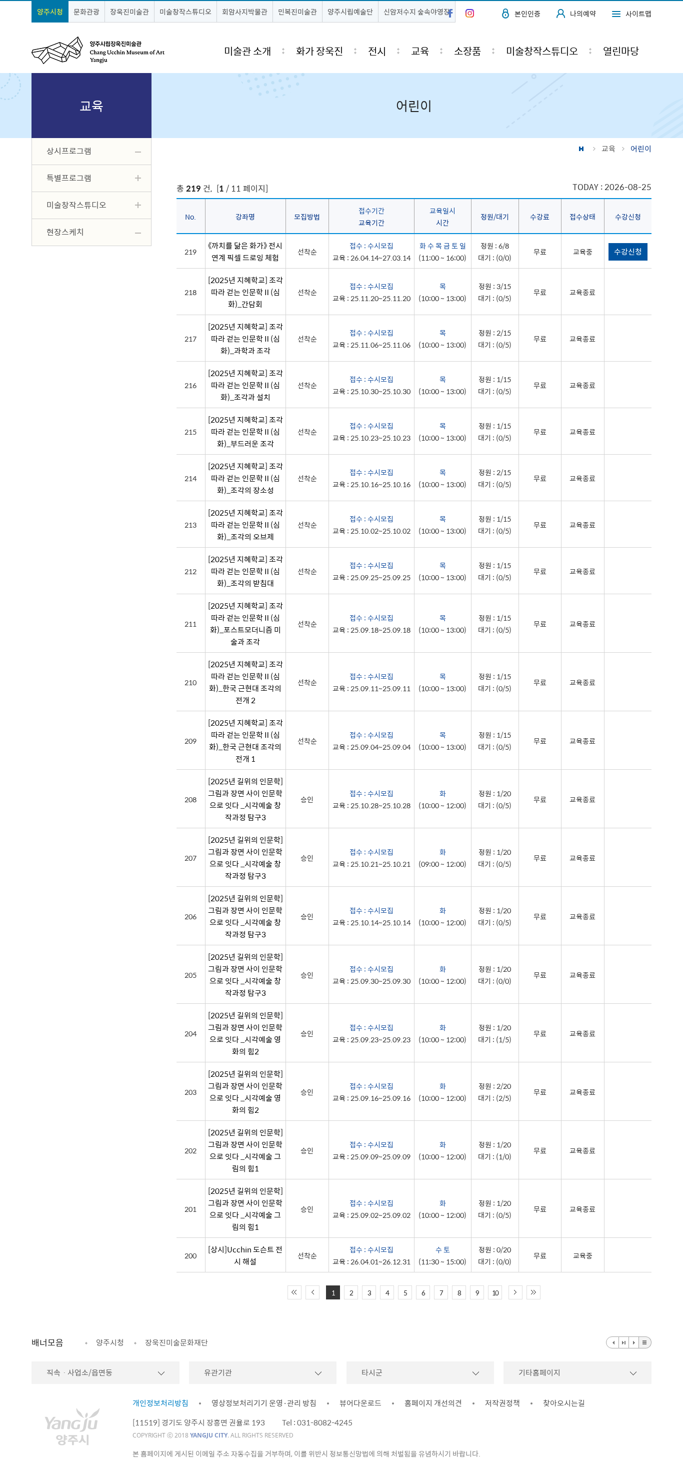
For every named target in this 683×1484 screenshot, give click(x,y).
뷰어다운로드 (361, 1402)
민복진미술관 (297, 12)
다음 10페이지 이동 (515, 1292)
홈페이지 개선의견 (433, 1402)
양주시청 (50, 12)
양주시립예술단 (350, 12)
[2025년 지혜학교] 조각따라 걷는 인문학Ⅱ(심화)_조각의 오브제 (245, 524)
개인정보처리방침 (160, 1402)
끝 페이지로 (533, 1292)
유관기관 (218, 1372)
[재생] (624, 1342)
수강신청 (628, 251)
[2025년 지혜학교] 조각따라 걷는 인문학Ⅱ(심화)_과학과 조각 (245, 338)
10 (495, 1292)
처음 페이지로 (295, 1292)
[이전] (612, 1342)
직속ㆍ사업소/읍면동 (79, 1372)
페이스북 (450, 13)
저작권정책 (502, 1402)
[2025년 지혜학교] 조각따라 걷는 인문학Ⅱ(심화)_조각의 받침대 (245, 571)
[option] (104, 1342)
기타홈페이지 (539, 1372)
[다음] (634, 1342)
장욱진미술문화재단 (176, 1342)
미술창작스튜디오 (186, 12)
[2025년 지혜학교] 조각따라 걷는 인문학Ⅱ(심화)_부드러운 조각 (245, 431)
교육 (609, 148)
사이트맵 (639, 14)
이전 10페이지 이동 (313, 1292)
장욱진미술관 (129, 12)
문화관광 (87, 12)
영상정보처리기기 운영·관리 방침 (264, 1402)
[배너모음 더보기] (645, 1342)
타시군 (372, 1372)
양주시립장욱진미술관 (98, 50)
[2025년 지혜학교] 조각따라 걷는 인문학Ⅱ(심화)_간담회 (245, 292)
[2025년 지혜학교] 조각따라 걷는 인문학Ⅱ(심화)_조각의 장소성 (245, 478)
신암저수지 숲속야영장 (417, 12)
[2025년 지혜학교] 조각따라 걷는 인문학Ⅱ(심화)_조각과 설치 (245, 385)
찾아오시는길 (564, 1402)
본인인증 (527, 14)
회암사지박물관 (245, 12)
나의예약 (583, 14)
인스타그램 (469, 13)
